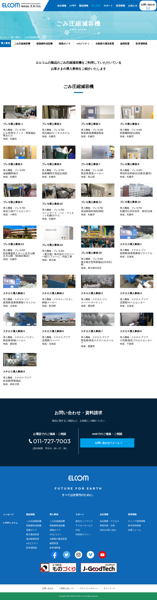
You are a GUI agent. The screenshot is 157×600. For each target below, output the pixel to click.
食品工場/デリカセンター (17, 208)
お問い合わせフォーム (107, 443)
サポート (108, 5)
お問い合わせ (148, 4)
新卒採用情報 (134, 525)
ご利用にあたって (66, 588)
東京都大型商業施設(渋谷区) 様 (96, 260)
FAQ (78, 530)
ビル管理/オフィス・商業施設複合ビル (19, 131)
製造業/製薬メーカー (92, 170)
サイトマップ (109, 588)
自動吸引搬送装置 (58, 539)
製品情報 (83, 5)
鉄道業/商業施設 (17, 377)
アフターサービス (84, 525)
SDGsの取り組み (108, 530)
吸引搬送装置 (32, 534)
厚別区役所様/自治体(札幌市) (135, 170)
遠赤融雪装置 (32, 539)
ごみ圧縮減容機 (33, 521)
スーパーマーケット (94, 299)
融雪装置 (54, 543)
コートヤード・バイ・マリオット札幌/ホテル (58, 211)
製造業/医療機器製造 (92, 130)
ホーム (3, 37)
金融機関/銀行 (14, 170)
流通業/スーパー (56, 337)
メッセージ (8, 514)
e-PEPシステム (10, 523)
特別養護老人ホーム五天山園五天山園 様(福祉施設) (19, 251)
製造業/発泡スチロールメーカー (97, 338)
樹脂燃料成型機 (33, 525)
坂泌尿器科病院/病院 (92, 208)
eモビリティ (32, 543)
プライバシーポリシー (89, 588)
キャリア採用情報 (136, 521)
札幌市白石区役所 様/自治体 (136, 208)
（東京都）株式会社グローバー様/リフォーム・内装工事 (58, 252)
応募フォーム (134, 530)
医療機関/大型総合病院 (54, 170)
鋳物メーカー (57, 299)
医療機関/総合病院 (131, 130)
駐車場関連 (31, 547)
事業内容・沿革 (107, 525)
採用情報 (120, 5)
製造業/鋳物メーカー (18, 337)
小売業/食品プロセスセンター (136, 337)
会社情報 (61, 5)
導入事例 (96, 5)
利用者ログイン (83, 534)
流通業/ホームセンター (134, 299)
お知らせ (132, 5)
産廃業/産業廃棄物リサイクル (136, 250)
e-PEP (72, 5)
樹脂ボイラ (31, 530)
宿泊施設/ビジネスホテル (56, 130)
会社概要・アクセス (109, 521)
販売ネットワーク (84, 521)
